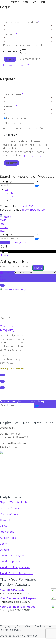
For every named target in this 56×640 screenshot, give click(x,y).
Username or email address (21, 22)
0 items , (18, 242)
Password (10, 34)
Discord (4, 549)
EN (6, 189)
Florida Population (11, 561)
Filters (38, 267)
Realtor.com (7, 532)
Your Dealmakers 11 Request (18, 606)
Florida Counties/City (12, 555)
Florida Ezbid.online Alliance (16, 573)
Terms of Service (10, 508)
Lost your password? (16, 65)
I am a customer (16, 118)
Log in (10, 59)
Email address (13, 94)
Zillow (3, 526)
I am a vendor (14, 123)
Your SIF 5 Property (12, 590)
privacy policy (32, 155)
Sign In (4, 251)
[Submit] (37, 186)
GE (11, 200)
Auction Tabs (8, 537)
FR (11, 196)
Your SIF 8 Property (8, 328)
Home (3, 255)
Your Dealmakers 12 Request (18, 598)
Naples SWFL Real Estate (15, 502)
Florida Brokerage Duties (15, 567)
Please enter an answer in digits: (23, 45)
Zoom (3, 543)
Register (11, 162)
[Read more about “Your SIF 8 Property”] (2, 285)
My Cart (5, 242)
